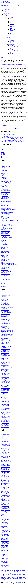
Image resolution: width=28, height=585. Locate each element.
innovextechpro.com (5, 381)
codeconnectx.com (5, 464)
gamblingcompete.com (6, 181)
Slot (4, 10)
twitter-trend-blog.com (6, 208)
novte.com (3, 223)
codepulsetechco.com (6, 461)
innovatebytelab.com (5, 452)
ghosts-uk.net (4, 177)
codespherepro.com (5, 409)
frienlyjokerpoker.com (6, 201)
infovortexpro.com (5, 419)
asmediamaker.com (5, 319)
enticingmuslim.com (5, 345)
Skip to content (4, 1)
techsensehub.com (5, 440)
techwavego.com (5, 489)
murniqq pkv (4, 574)
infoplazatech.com (5, 449)
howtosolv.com (4, 233)
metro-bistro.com (5, 232)
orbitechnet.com (4, 553)
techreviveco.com (5, 496)
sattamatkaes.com (5, 327)
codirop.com (3, 175)
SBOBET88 (6, 13)
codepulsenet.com (5, 512)
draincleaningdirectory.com (7, 334)
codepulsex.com (4, 491)
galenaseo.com (4, 260)
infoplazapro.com (5, 390)
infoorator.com (4, 221)
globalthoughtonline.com (6, 320)
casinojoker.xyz (4, 255)
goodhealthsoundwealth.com (7, 346)
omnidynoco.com (5, 555)
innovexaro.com (4, 518)
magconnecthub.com (5, 507)
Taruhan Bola (10, 37)
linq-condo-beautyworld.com (7, 214)
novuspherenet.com (5, 551)
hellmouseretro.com (5, 349)
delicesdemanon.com (5, 235)
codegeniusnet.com (5, 456)
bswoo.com (3, 286)
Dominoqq (6, 9)
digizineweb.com (5, 463)
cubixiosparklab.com (5, 471)
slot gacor (12, 45)
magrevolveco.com (5, 416)
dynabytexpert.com (5, 531)
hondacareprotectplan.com (7, 330)
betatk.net (3, 283)
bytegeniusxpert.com (5, 450)
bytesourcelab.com (5, 519)
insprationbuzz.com (5, 306)
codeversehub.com (5, 504)
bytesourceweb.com (5, 412)
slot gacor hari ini (14, 46)
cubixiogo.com (4, 550)
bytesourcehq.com (5, 459)
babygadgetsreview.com (6, 210)
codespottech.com (5, 369)
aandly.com (3, 284)
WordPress (18, 582)
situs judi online (13, 26)
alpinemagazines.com (6, 205)
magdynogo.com (5, 427)
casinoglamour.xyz (5, 252)
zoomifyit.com (4, 567)
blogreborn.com (4, 186)
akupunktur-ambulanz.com (7, 212)
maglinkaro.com (4, 498)
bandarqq (12, 24)
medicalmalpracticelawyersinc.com (9, 264)
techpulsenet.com (5, 484)
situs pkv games (4, 153)
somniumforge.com (5, 338)
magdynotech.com (5, 514)
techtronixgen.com (5, 380)
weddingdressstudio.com (6, 237)
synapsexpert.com (5, 559)
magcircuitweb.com (5, 382)
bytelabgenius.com (5, 386)
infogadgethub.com (5, 436)
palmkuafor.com (4, 297)
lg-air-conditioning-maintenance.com (9, 220)
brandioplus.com (4, 542)
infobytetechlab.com (5, 408)
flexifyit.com (4, 533)
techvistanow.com (5, 468)
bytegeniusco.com (5, 394)
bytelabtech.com (4, 441)
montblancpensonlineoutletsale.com (9, 209)
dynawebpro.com (5, 543)
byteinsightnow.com (5, 413)
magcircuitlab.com (5, 476)
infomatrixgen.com (5, 405)
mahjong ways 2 (18, 574)
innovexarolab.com (5, 406)
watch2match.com (5, 259)
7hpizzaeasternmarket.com (7, 224)
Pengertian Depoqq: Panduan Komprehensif (14, 140)
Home (5, 7)
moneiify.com (4, 322)
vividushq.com (4, 547)
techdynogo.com (4, 370)
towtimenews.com (5, 332)
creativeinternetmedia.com (7, 184)
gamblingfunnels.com (6, 171)
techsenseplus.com (5, 397)
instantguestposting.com (6, 271)
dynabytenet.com (5, 499)
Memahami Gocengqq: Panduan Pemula (13, 137)
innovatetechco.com (5, 388)
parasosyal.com (4, 343)
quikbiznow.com (4, 562)
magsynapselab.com (5, 378)
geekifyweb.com (4, 448)
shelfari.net (3, 248)
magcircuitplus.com (5, 420)
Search (2, 127)
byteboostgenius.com (6, 508)
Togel (5, 14)
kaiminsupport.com (5, 302)
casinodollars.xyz (5, 253)
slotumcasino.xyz (5, 251)
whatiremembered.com (6, 213)
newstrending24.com (5, 279)
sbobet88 (12, 40)
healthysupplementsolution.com (8, 367)
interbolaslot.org (4, 296)
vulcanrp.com (4, 206)
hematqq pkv (10, 574)
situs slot (3, 573)
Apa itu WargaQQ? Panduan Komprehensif (14, 141)
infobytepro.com (4, 453)
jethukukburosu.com (5, 336)
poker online (16, 571)
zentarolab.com (4, 561)
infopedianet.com (5, 511)
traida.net (3, 229)
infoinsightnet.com (5, 457)
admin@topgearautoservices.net (9, 64)
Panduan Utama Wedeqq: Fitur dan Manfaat (14, 139)
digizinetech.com (5, 404)
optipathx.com (4, 526)
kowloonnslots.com (5, 202)
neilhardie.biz (4, 241)
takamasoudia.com (5, 354)
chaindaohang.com (5, 217)
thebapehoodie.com (5, 342)
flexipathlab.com (4, 546)
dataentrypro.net (4, 299)
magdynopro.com (5, 389)
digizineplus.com (5, 516)
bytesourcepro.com (5, 500)
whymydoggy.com (5, 293)
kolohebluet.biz (4, 244)
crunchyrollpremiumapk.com (7, 328)
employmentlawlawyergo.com (8, 263)
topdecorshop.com (5, 267)
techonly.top (3, 179)
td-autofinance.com (5, 200)
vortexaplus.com (4, 549)
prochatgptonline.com (6, 190)
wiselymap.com (4, 189)
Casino (5, 11)
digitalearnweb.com (5, 295)
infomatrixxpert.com (5, 465)
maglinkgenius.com (5, 475)
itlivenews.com (4, 276)
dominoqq (12, 20)
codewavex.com (4, 477)
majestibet (15, 578)
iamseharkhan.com (5, 310)
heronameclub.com (5, 362)
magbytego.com (4, 454)
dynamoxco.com (4, 538)
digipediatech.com (5, 373)
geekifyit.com (4, 326)
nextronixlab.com (5, 527)
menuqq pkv (3, 570)
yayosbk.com (4, 240)
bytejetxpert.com (4, 424)
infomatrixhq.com (5, 469)
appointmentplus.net (5, 274)
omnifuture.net (4, 170)
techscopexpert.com (5, 384)
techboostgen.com (5, 438)
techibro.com (4, 204)
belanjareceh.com (5, 303)
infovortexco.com (5, 487)
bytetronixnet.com (5, 423)
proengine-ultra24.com (6, 227)
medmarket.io (4, 363)
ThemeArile (11, 583)
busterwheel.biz (4, 247)
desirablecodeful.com (6, 359)
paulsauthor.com (4, 358)
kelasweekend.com (5, 282)
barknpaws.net (4, 316)
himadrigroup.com (5, 197)
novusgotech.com (5, 535)
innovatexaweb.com (5, 442)
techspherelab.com (5, 502)
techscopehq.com (5, 515)
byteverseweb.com (5, 506)
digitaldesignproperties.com (7, 312)
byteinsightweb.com (5, 375)
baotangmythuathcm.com (6, 335)
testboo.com (3, 236)
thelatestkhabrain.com (6, 311)
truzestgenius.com (5, 483)
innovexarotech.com (5, 417)
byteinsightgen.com (5, 402)
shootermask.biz (4, 245)
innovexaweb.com (5, 541)
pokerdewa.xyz (4, 256)
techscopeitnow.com (5, 421)
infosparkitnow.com (5, 445)
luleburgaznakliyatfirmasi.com (8, 341)
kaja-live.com (4, 193)
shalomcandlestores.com (6, 324)
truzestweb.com (4, 558)
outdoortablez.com (5, 365)
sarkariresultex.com (5, 314)
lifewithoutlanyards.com (6, 228)
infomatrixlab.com (5, 503)
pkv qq (10, 578)
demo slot (3, 149)
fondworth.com (4, 308)
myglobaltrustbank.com (6, 262)
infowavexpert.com (5, 393)
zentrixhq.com (4, 528)
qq (10, 21)
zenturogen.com (4, 539)
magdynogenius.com (5, 377)
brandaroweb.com (5, 566)
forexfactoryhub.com (5, 192)
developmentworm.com (6, 275)
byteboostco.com (5, 479)
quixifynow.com (4, 523)
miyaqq (20, 578)
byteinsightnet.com (5, 460)
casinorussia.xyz (4, 249)
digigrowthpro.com (5, 166)
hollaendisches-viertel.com (7, 225)
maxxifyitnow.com (5, 522)
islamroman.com (4, 198)
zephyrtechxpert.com (5, 485)
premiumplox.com (5, 239)
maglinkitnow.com (5, 374)
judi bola (12, 38)
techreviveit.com (4, 392)
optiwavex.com (4, 554)
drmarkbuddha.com (5, 218)
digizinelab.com (4, 488)
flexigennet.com (4, 361)
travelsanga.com (4, 270)
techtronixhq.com (5, 434)
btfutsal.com (3, 174)
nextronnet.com (4, 537)
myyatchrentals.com (5, 323)
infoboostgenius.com (5, 398)
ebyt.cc (2, 216)
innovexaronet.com (5, 467)
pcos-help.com (4, 173)
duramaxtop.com (5, 353)
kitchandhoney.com (5, 231)
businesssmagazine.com (6, 182)
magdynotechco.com (5, 444)
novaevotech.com (5, 472)
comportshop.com (5, 266)
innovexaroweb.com (5, 495)
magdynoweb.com (5, 493)
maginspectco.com (5, 425)
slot (10, 48)
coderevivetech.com (5, 415)
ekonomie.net (4, 272)
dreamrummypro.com (6, 300)
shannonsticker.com (5, 304)
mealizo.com (4, 315)
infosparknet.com (5, 520)
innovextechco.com (5, 473)
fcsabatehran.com (5, 350)
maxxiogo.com (4, 534)
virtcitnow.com (4, 188)
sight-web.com (4, 196)
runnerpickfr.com (5, 169)
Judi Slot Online (10, 44)
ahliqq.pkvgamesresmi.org (7, 579)
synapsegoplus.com (5, 510)
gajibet (24, 578)
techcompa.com (4, 194)
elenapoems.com (4, 347)
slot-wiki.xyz (4, 257)
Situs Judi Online (8, 16)
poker (11, 28)
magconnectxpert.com (6, 481)
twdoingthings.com (5, 355)
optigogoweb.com (5, 565)
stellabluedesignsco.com (6, 357)
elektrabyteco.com (5, 480)
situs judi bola (13, 42)
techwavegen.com (5, 400)
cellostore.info (4, 318)
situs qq (22, 573)
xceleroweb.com (4, 563)
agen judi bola (23, 571)
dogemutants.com (5, 351)
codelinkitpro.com (5, 437)
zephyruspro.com (5, 524)
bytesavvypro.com (5, 401)
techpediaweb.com (5, 385)
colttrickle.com (4, 167)
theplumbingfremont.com (6, 278)
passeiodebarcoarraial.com (7, 307)
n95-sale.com (4, 185)
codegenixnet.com (5, 410)
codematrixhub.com (5, 396)
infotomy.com (4, 366)
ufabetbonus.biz (4, 280)
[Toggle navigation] (18, 5)
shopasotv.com (4, 268)
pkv (10, 18)
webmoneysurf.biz (5, 243)
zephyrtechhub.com (5, 557)
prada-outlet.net (4, 165)
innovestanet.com (5, 530)
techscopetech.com (5, 492)
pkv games (12, 29)
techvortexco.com (5, 446)
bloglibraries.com (5, 339)
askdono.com (4, 178)
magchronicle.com (5, 371)
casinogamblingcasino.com (7, 331)
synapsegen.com (4, 545)
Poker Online (10, 17)
